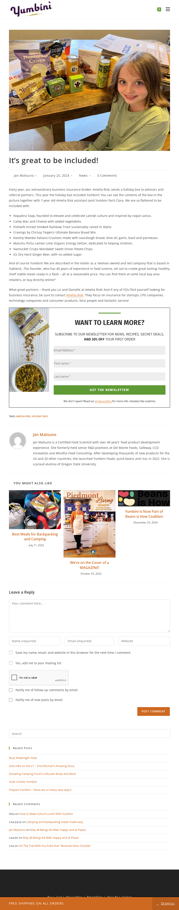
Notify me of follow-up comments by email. (46, 690)
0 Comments (107, 175)
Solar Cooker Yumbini (23, 782)
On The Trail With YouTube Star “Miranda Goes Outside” (55, 846)
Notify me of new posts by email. (39, 700)
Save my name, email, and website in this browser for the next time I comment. (73, 652)
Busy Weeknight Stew (23, 758)
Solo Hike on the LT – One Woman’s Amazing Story (41, 766)
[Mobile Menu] (166, 9)
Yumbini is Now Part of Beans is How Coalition (144, 514)
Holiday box (40, 416)
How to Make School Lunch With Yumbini (46, 814)
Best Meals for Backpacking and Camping (35, 536)
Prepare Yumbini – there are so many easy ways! (40, 790)
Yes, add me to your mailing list (38, 663)
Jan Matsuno (24, 175)
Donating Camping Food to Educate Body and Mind (42, 774)
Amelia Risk (74, 295)
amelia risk (23, 416)
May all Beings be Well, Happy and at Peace (58, 830)
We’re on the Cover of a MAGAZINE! (89, 565)
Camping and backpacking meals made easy (54, 822)
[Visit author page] (17, 440)
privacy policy (103, 401)
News (83, 175)
